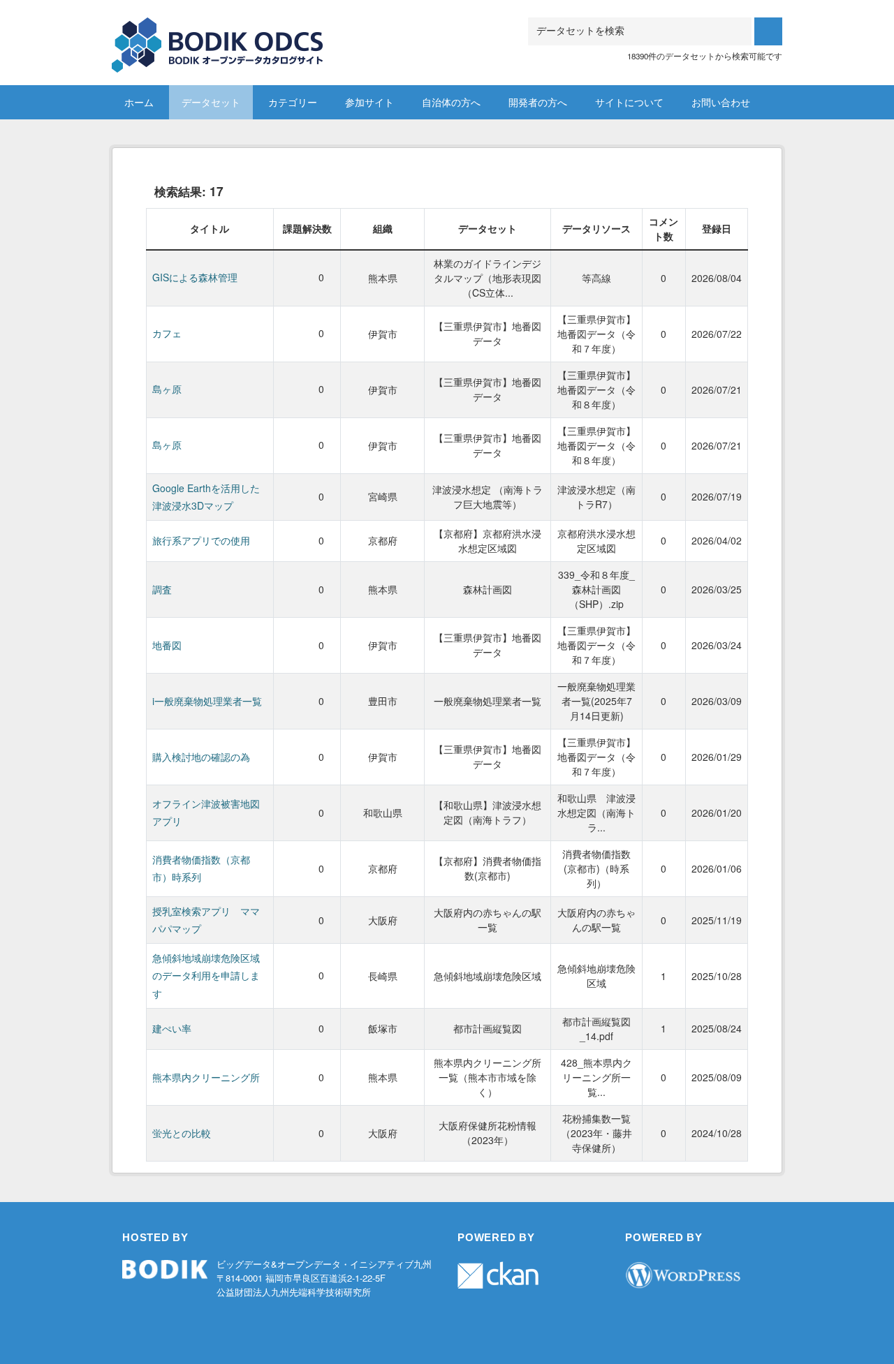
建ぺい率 (171, 1028)
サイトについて (629, 102)
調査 (162, 589)
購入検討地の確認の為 (201, 757)
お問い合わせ (720, 102)
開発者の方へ (537, 102)
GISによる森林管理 (194, 277)
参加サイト (369, 102)
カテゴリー (292, 102)
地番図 (167, 645)
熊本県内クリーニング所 (206, 1077)
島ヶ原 (167, 389)
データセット (211, 102)
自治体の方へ (451, 102)
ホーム (139, 102)
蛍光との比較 (181, 1133)
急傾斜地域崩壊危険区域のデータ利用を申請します (206, 975)
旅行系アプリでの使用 (201, 540)
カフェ (167, 333)
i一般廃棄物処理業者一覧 (207, 701)
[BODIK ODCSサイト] (218, 34)
